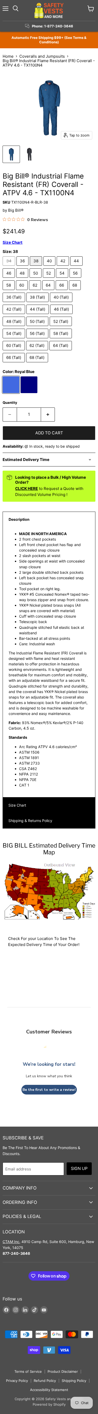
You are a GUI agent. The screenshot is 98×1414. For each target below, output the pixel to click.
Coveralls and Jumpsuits (42, 56)
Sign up (79, 1168)
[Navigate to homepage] (49, 10)
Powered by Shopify (49, 1404)
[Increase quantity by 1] (48, 414)
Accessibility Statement (49, 1390)
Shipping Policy (74, 1380)
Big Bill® (16, 210)
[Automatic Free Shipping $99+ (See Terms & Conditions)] (49, 40)
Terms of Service (28, 1371)
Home (8, 56)
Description (19, 519)
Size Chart (17, 805)
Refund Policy (45, 1380)
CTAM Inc (11, 1241)
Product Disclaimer (63, 1371)
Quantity (10, 403)
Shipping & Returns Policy (30, 820)
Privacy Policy (17, 1380)
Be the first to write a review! (49, 1089)
